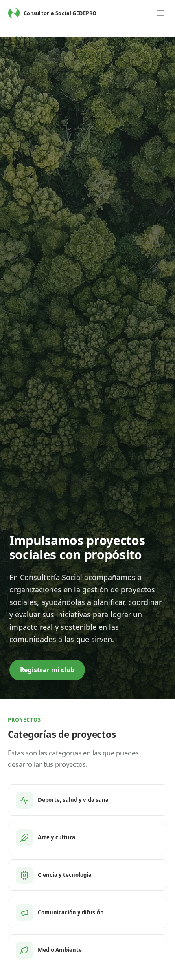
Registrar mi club (47, 669)
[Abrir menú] (160, 13)
